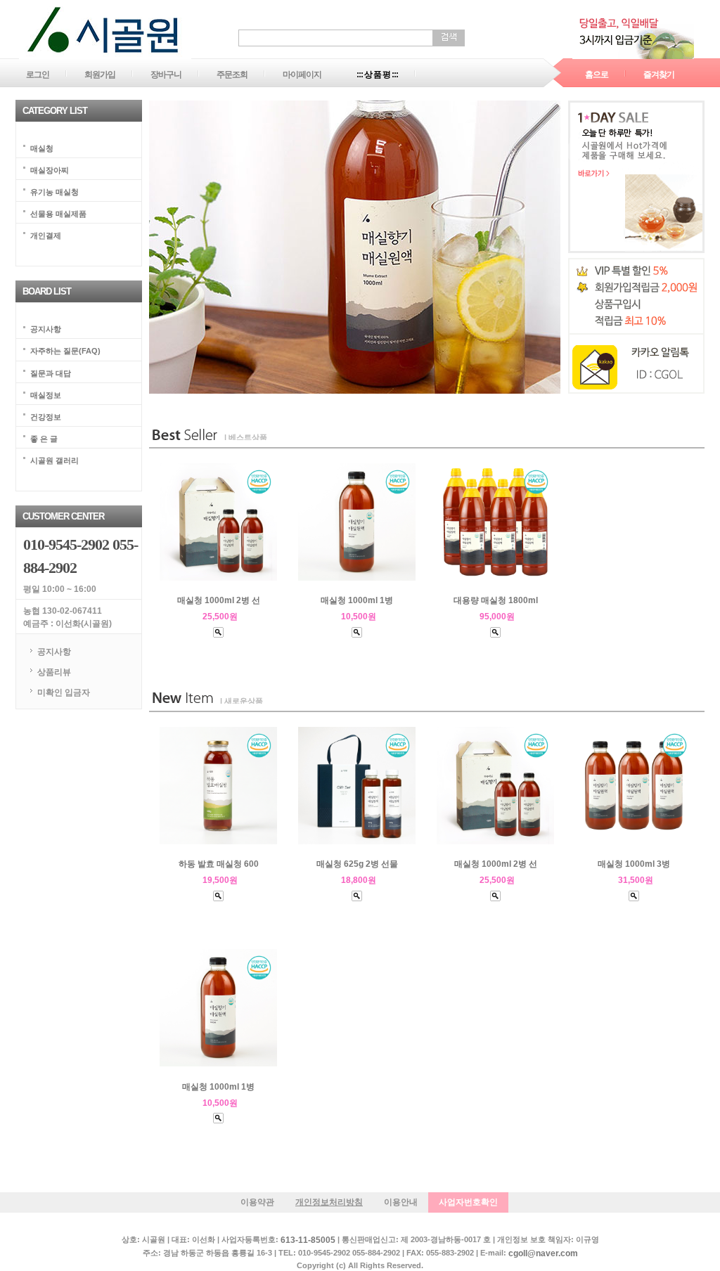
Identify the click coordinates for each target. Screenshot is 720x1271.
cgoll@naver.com (543, 1253)
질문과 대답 (50, 372)
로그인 (37, 74)
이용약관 (257, 1202)
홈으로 (596, 74)
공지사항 (45, 329)
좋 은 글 (44, 438)
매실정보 (45, 394)
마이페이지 (302, 74)
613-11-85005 (308, 1241)
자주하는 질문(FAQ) (65, 351)
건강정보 (45, 416)
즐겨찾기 (658, 74)
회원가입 (99, 74)
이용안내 (401, 1202)
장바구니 (165, 74)
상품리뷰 (54, 672)
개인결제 (45, 235)
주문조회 (232, 74)
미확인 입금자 (63, 692)
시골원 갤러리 (54, 460)
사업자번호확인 (468, 1202)
